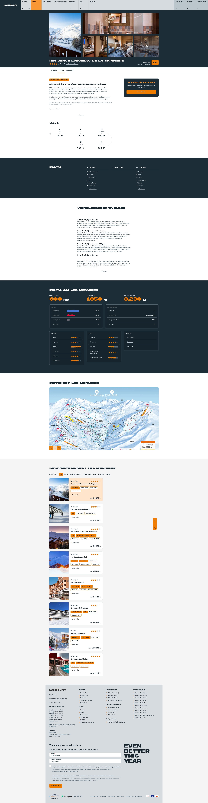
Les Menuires (70, 64)
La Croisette (130, 337)
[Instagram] (78, 796)
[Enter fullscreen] (155, 528)
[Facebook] (75, 796)
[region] (132, 505)
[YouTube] (81, 796)
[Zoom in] (155, 520)
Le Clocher (130, 346)
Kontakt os (141, 92)
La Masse (130, 342)
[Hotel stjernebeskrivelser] (60, 64)
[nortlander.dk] (57, 690)
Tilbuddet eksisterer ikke (141, 82)
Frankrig (76, 64)
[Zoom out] (155, 524)
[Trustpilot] (66, 796)
